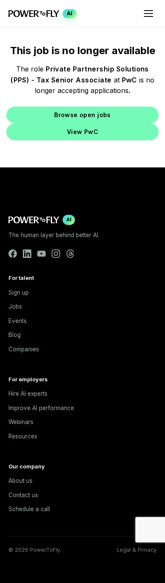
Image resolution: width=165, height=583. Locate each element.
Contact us (23, 495)
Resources (22, 436)
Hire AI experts (27, 393)
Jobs (15, 306)
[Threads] (70, 253)
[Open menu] (148, 13)
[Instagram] (56, 253)
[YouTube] (41, 253)
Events (17, 321)
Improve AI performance (41, 408)
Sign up (18, 292)
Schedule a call (29, 509)
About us (20, 480)
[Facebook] (12, 253)
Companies (23, 349)
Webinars (20, 422)
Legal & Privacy (137, 550)
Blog (14, 334)
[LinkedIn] (27, 253)
